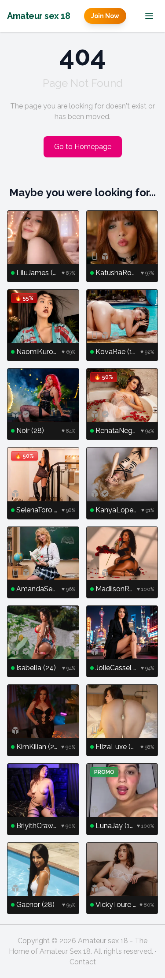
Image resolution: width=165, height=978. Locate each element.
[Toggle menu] (149, 16)
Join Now (105, 15)
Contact (83, 962)
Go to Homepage (82, 146)
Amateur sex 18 (38, 16)
